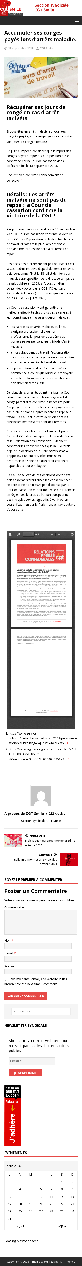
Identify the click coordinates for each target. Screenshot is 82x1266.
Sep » (62, 1226)
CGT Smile (46, 48)
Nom (8, 940)
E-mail (9, 953)
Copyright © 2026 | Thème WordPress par (33, 1262)
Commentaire (14, 907)
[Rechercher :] (41, 1011)
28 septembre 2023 (20, 48)
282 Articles (57, 813)
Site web (10, 966)
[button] (76, 20)
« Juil (20, 1226)
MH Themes (67, 1262)
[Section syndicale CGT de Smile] (41, 13)
